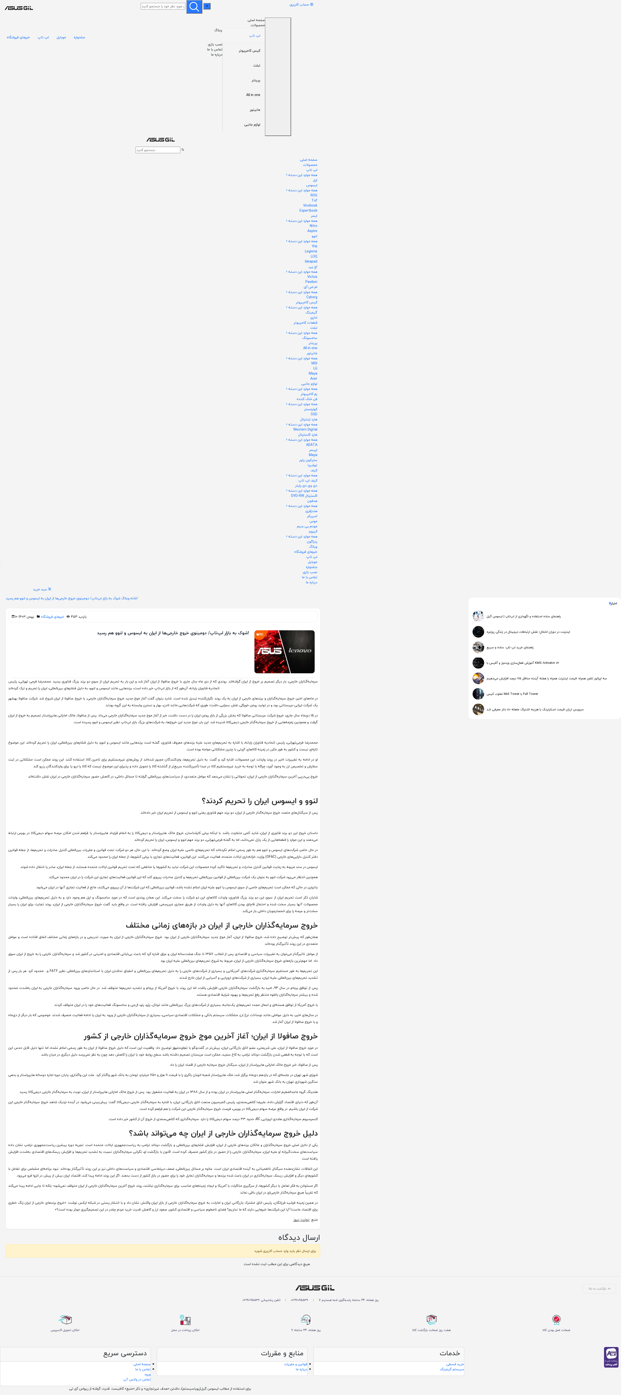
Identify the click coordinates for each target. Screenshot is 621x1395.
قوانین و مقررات (295, 1364)
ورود (147, 1374)
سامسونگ (309, 338)
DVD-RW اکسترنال (304, 496)
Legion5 (311, 251)
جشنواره (79, 37)
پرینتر (256, 80)
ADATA (311, 445)
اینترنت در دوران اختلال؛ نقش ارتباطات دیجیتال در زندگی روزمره (528, 631)
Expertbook (308, 211)
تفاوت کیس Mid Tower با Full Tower (512, 694)
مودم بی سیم (307, 526)
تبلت (256, 65)
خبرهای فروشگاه (18, 37)
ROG (313, 195)
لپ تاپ (254, 35)
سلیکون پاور (308, 460)
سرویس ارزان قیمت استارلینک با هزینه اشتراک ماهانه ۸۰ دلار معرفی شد (535, 709)
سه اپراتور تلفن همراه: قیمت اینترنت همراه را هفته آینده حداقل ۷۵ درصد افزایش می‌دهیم (547, 678)
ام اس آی (310, 287)
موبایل (61, 37)
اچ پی (313, 267)
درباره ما (216, 54)
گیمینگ (311, 312)
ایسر (314, 216)
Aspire (312, 231)
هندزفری (311, 511)
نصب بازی (215, 44)
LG (315, 368)
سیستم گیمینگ (452, 1369)
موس (313, 521)
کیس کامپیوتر (249, 51)
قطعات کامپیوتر (305, 323)
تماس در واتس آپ (137, 1379)
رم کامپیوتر (309, 394)
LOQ (314, 256)
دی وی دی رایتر (306, 485)
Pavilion (311, 282)
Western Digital (305, 429)
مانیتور (255, 110)
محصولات (258, 25)
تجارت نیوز (302, 1220)
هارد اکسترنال (307, 435)
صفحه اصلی (256, 20)
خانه (134, 598)
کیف (313, 470)
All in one (253, 95)
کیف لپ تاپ (307, 480)
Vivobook (310, 205)
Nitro (313, 226)
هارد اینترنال (308, 419)
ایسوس (311, 185)
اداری (313, 317)
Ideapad (311, 261)
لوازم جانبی (252, 124)
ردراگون (312, 541)
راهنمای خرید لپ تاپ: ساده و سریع (510, 647)
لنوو (314, 236)
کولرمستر (310, 409)
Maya (313, 373)
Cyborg (311, 297)
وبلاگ (218, 30)
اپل (315, 180)
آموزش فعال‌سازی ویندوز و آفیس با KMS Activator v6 (523, 662)
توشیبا (312, 465)
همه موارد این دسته (302, 175)
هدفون (312, 501)
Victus (312, 277)
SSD (314, 414)
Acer (313, 379)
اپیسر (313, 450)
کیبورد (312, 531)
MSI (314, 363)
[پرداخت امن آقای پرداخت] (612, 1357)
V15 (314, 246)
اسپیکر (312, 516)
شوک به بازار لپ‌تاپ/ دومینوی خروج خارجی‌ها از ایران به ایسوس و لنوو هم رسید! (72, 598)
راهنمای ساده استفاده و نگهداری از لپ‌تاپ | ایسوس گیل (524, 616)
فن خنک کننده (307, 399)
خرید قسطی (455, 1364)
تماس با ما (214, 49)
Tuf (314, 200)
